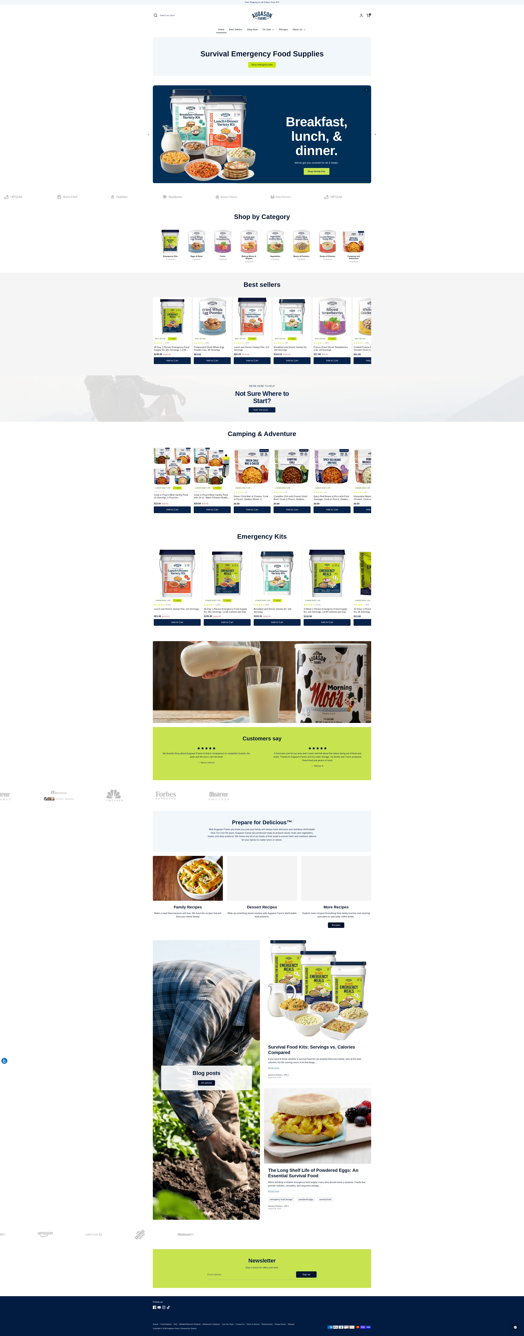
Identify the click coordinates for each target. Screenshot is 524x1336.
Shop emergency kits (262, 65)
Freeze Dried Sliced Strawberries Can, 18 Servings (331, 348)
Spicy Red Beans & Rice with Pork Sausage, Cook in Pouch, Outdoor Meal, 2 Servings (331, 498)
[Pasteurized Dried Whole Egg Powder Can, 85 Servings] (212, 316)
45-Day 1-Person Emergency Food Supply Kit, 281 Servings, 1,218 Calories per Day (171, 349)
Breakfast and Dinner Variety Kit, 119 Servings (290, 348)
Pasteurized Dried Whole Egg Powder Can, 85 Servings (209, 348)
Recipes (283, 29)
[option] (204, 757)
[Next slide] (375, 134)
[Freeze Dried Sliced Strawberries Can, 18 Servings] (332, 316)
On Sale (267, 29)
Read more (273, 1068)
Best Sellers (235, 29)
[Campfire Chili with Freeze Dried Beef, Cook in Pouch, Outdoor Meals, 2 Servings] (292, 466)
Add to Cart (172, 360)
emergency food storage (281, 1199)
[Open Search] (155, 15)
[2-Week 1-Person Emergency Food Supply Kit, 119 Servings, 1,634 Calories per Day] (327, 573)
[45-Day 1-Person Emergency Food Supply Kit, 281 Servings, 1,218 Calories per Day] (172, 316)
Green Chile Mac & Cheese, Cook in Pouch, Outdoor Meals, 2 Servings (251, 498)
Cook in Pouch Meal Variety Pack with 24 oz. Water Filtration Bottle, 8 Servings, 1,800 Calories (212, 496)
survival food (325, 1199)
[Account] (361, 15)
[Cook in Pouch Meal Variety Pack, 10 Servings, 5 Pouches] (172, 466)
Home (221, 29)
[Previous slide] (148, 134)
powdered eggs (306, 1199)
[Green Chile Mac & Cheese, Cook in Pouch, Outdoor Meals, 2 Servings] (252, 466)
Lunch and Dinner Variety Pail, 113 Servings (251, 348)
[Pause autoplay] (366, 90)
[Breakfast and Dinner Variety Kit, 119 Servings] (292, 316)
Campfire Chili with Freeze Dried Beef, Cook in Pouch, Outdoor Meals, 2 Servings (290, 498)
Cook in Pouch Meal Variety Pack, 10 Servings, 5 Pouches (171, 496)
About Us (298, 29)
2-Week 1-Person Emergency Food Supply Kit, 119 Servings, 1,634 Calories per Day (325, 610)
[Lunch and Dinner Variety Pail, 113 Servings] (252, 316)
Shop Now (252, 29)
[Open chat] (515, 1327)
